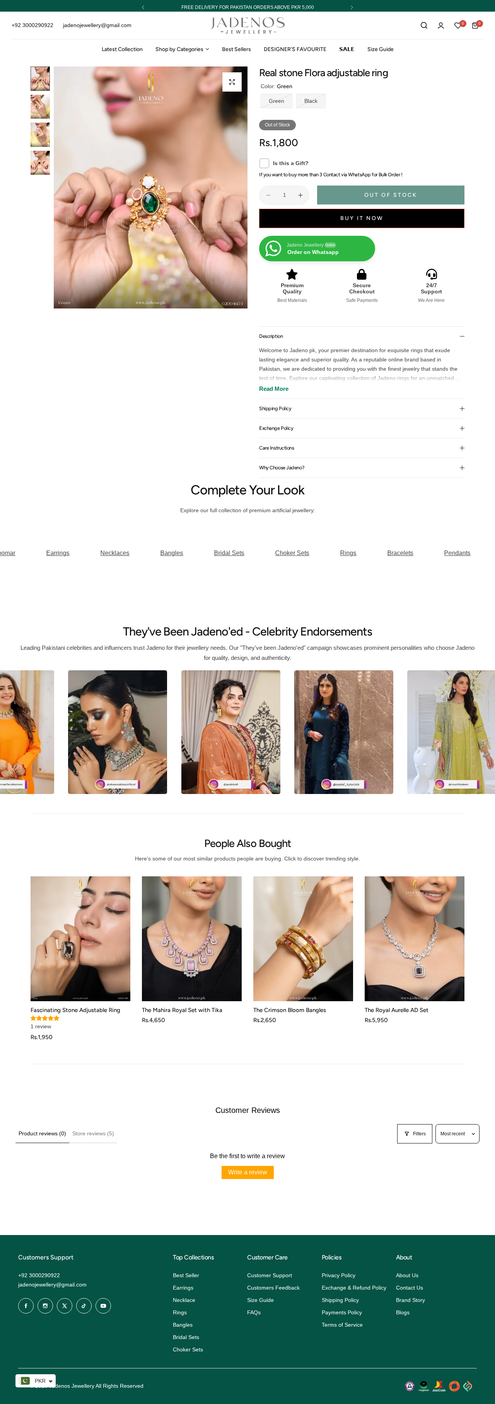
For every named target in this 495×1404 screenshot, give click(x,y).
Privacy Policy (338, 1275)
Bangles (183, 1325)
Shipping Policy (340, 1300)
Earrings (183, 1288)
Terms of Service (342, 1325)
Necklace (184, 1300)
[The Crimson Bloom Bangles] (303, 938)
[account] (440, 25)
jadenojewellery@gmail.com (52, 1284)
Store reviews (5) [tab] (93, 1133)
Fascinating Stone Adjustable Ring (75, 1010)
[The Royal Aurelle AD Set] (414, 938)
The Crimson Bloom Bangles (289, 1010)
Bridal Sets (186, 1337)
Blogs (403, 1312)
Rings (180, 1312)
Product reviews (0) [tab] (42, 1133)
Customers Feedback (273, 1288)
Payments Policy (342, 1312)
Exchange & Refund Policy (354, 1288)
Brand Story (410, 1300)
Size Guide (260, 1300)
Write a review (247, 1172)
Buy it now (362, 218)
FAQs (254, 1312)
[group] (151, 187)
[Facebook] (26, 1306)
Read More (273, 388)
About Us (407, 1275)
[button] (143, 7)
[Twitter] (64, 1306)
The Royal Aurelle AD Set (396, 1010)
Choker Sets (188, 1349)
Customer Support (269, 1275)
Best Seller (186, 1275)
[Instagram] (45, 1306)
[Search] (423, 25)
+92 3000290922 (39, 1275)
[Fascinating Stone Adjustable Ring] (80, 938)
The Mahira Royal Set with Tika (182, 1010)
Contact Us (409, 1288)
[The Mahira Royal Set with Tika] (192, 938)
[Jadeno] (247, 25)
